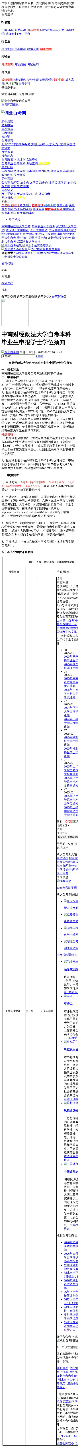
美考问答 (19, 174)
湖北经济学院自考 (59, 237)
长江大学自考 (39, 230)
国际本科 (29, 212)
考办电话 (7, 125)
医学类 (24, 186)
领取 (39, 356)
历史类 (43, 182)
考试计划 (19, 159)
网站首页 (7, 151)
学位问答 (44, 171)
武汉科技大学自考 (28, 241)
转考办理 (14, 209)
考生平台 (24, 33)
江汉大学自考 (29, 234)
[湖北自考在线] (11, 245)
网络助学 (46, 49)
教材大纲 (62, 205)
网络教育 (11, 83)
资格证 (5, 136)
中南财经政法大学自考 (15, 226)
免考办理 (62, 865)
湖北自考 (62, 1368)
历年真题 (7, 178)
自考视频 (7, 140)
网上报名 (7, 197)
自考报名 (7, 129)
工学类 (62, 182)
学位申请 (69, 209)
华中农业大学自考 (43, 226)
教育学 (15, 186)
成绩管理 (46, 79)
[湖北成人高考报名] (14, 249)
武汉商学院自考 (59, 230)
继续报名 (20, 79)
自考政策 (7, 159)
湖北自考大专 (66, 1379)
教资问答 (7, 174)
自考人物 (19, 193)
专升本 (5, 212)
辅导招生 (58, 30)
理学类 (53, 182)
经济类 (15, 182)
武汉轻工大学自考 (17, 230)
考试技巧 (33, 64)
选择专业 (11, 33)
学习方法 (32, 193)
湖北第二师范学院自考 (31, 237)
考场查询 (7, 64)
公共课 (5, 182)
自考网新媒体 (10, 104)
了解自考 (7, 30)
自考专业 (7, 163)
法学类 (24, 182)
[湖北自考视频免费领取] (44, 249)
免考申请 (20, 49)
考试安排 (7, 49)
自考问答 (7, 167)
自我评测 (46, 30)
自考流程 (62, 858)
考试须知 (20, 64)
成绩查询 (7, 79)
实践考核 (26, 209)
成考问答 (19, 171)
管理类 (5, 186)
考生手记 (7, 193)
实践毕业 (32, 159)
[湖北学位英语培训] (37, 245)
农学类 (71, 182)
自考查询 (7, 132)
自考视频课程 (65, 954)
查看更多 (69, 1329)
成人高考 (16, 212)
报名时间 (33, 30)
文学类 (34, 182)
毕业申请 (33, 79)
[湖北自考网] (13, 113)
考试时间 (25, 205)
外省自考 (44, 193)
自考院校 (19, 163)
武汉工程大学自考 (50, 234)
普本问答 (32, 171)
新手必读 (20, 30)
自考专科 (24, 83)
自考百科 (7, 171)
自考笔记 (7, 190)
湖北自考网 (23, 253)
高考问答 (69, 171)
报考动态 (7, 155)
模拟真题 (33, 49)
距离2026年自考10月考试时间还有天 (25, 144)
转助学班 (58, 79)
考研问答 (56, 171)
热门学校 (14, 219)
